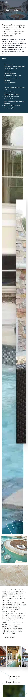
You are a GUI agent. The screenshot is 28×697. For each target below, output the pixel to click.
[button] (25, 2)
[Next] (24, 658)
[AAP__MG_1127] (14, 656)
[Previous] (4, 658)
